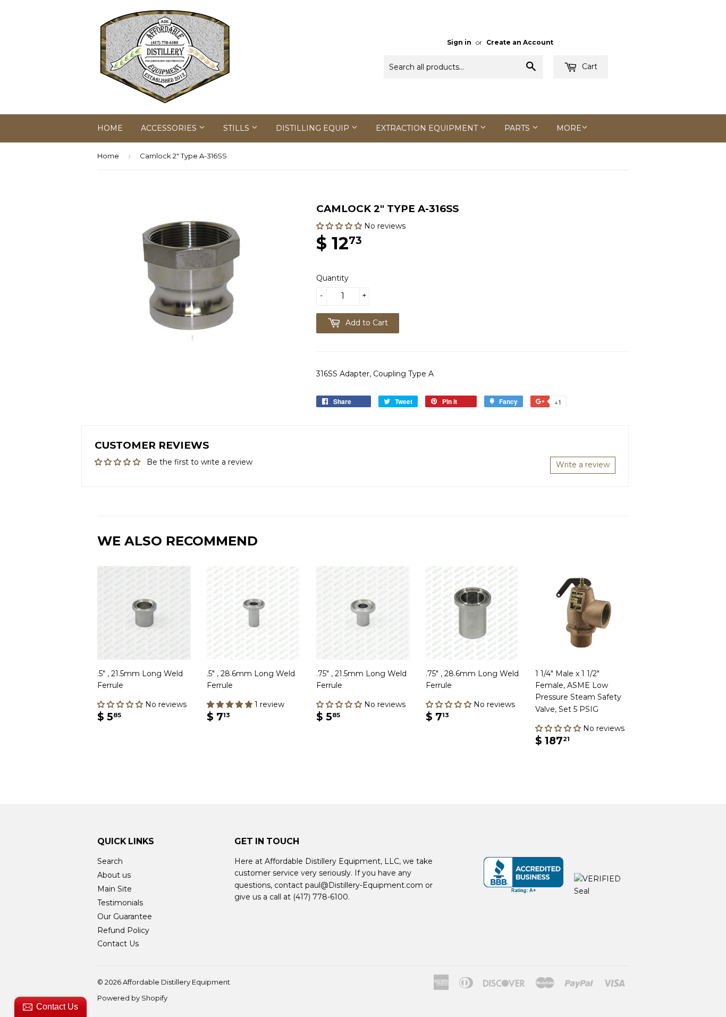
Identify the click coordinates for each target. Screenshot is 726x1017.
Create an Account (519, 42)
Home (110, 128)
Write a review (583, 464)
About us (114, 875)
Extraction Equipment (428, 128)
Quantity (332, 278)
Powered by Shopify (132, 998)
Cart (588, 66)
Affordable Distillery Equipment (176, 982)
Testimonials (120, 902)
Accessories (170, 128)
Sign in (459, 42)
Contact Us (118, 943)
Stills (237, 128)
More (568, 128)
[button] (340, 226)
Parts (518, 128)
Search (110, 861)
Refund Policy (123, 930)
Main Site (114, 889)
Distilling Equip (313, 128)
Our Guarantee (124, 916)
